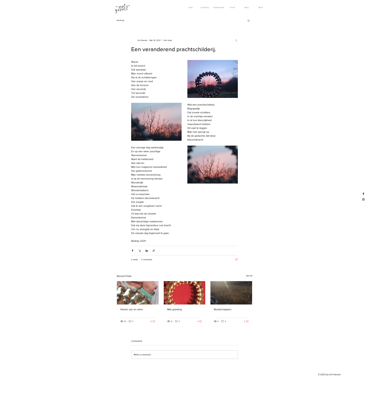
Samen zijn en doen (131, 309)
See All (249, 275)
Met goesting (174, 309)
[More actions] (236, 40)
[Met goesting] (184, 292)
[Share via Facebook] (132, 250)
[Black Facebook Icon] (363, 193)
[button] (248, 20)
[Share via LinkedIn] (146, 250)
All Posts (120, 20)
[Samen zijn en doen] (138, 292)
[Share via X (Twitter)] (139, 250)
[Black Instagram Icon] (363, 199)
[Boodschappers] (231, 292)
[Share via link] (153, 250)
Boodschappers (222, 309)
